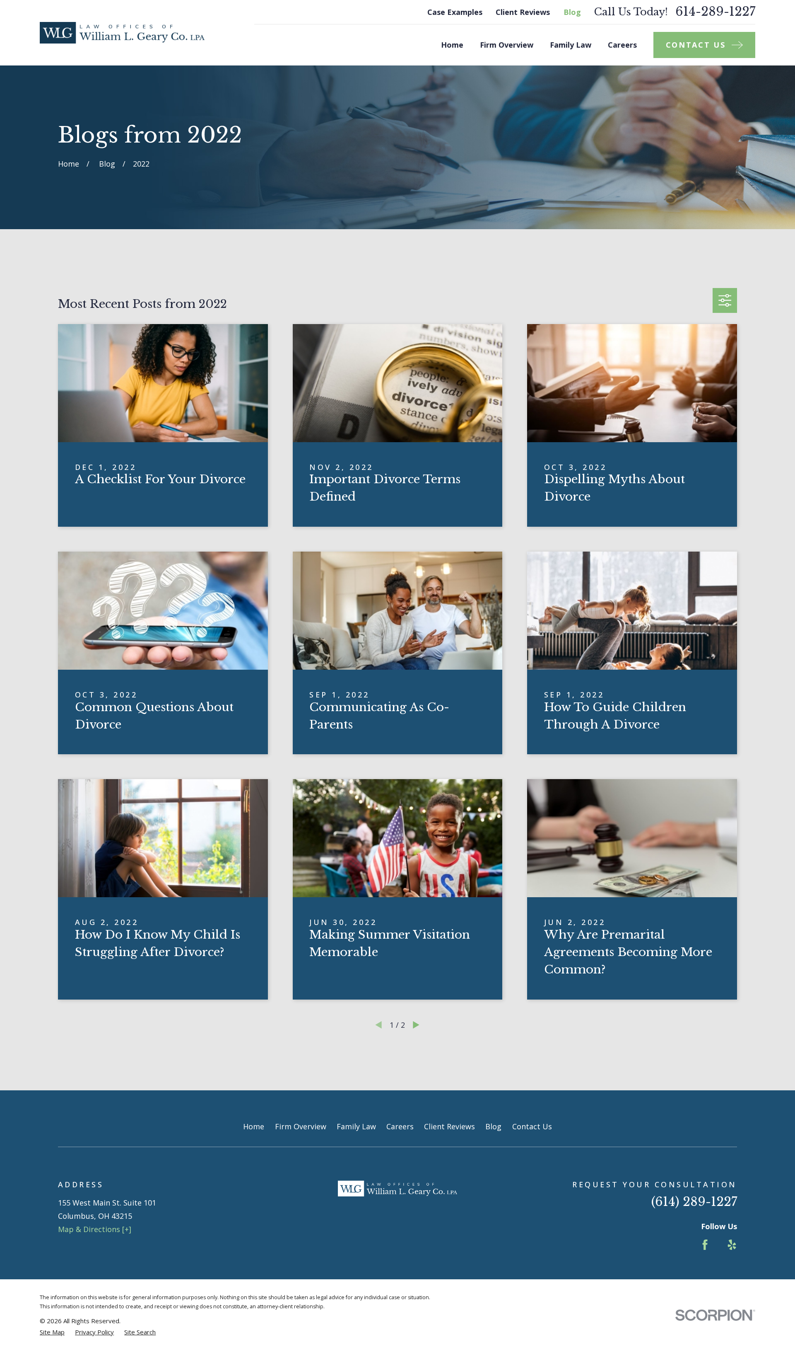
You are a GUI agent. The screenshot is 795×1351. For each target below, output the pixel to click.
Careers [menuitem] (622, 45)
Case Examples (454, 12)
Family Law (356, 1126)
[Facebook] (705, 1245)
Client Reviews (523, 12)
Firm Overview (300, 1126)
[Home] (122, 33)
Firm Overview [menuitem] (506, 45)
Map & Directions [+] (94, 1229)
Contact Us (532, 1126)
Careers (400, 1126)
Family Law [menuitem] (570, 45)
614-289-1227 (715, 12)
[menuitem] (52, 1332)
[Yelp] (732, 1245)
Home (253, 1126)
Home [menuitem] (452, 45)
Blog (572, 12)
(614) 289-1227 (694, 1201)
